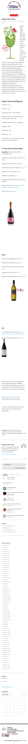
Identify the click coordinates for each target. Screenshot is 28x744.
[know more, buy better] (14, 7)
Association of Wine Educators (9, 525)
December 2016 (6, 595)
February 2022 (6, 545)
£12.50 (24, 276)
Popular (12, 474)
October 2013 (5, 652)
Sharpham (15, 433)
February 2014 (6, 644)
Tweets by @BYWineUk (7, 687)
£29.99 (24, 167)
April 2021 (5, 549)
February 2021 (6, 553)
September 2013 (6, 654)
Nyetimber (4, 433)
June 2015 (5, 622)
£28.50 (19, 171)
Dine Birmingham (6, 527)
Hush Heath (16, 431)
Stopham (20, 433)
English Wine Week (9, 397)
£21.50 (3, 268)
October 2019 (5, 563)
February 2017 (6, 591)
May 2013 (5, 660)
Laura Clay (21, 21)
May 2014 (5, 640)
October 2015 (5, 618)
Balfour (8, 430)
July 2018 (5, 569)
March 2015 (5, 628)
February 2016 (6, 612)
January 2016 (6, 614)
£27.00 (16, 175)
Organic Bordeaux (11, 487)
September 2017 (6, 581)
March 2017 (5, 589)
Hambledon (10, 431)
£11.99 (20, 262)
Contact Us (14, 734)
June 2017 (5, 585)
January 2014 (5, 646)
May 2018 (5, 571)
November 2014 (6, 634)
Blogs (3, 22)
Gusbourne (4, 431)
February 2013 (6, 666)
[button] (10, 42)
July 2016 (5, 603)
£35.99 (14, 191)
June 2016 (5, 605)
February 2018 (6, 577)
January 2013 (6, 668)
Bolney (12, 430)
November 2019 (6, 561)
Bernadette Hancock (15, 740)
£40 (22, 163)
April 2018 (5, 573)
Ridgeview (9, 433)
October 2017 (5, 579)
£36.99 (3, 159)
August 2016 (5, 601)
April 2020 (5, 559)
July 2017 (5, 583)
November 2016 (6, 597)
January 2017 (6, 593)
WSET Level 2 (10, 499)
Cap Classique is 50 (7, 482)
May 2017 (5, 587)
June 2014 (5, 638)
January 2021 (6, 555)
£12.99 (21, 258)
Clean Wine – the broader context (15, 515)
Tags (18, 474)
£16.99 (21, 338)
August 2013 (5, 656)
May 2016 (5, 608)
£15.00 (18, 272)
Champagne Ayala (19, 468)
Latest (5, 474)
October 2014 (5, 636)
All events (4, 681)
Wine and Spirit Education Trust (9, 531)
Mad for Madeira (11, 477)
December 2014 (6, 632)
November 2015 (6, 616)
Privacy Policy (6, 734)
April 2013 (5, 662)
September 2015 (6, 620)
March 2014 (5, 642)
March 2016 (5, 610)
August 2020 (5, 557)
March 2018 (5, 575)
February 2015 (6, 630)
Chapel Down (17, 430)
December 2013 (6, 648)
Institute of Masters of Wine (8, 529)
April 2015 (5, 626)
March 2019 (5, 565)
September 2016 (6, 599)
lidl (21, 431)
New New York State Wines (13, 503)
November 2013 (6, 650)
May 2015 (5, 624)
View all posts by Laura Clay (9, 454)
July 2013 (5, 658)
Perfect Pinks (7, 464)
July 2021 (5, 547)
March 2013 (5, 664)
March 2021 (5, 551)
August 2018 (5, 567)
